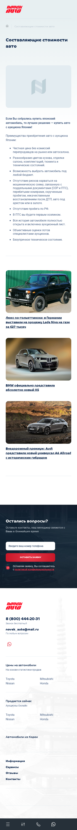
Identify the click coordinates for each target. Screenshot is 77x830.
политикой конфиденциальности (34, 569)
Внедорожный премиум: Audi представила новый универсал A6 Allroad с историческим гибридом (38, 453)
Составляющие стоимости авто (35, 26)
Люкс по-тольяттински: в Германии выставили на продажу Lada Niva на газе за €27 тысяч (38, 322)
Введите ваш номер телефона (26, 546)
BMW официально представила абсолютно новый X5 (30, 388)
